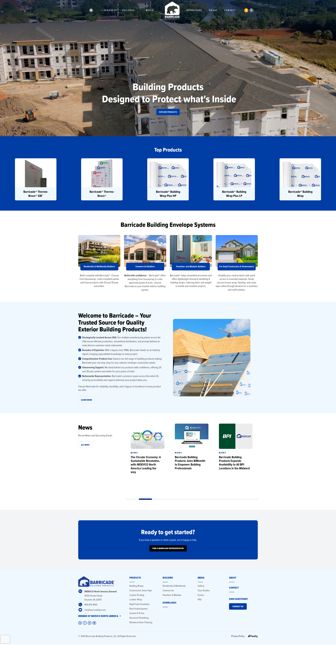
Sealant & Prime (136, 613)
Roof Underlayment (138, 608)
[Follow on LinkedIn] (80, 623)
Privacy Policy (238, 636)
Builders (128, 10)
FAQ (199, 599)
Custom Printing (136, 595)
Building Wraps (136, 585)
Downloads (194, 10)
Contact (230, 10)
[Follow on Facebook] (85, 623)
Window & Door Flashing (140, 622)
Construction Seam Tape (140, 590)
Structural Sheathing (139, 617)
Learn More (86, 399)
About (213, 10)
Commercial (168, 590)
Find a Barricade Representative (168, 548)
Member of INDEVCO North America (98, 616)
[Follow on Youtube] (94, 623)
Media (150, 10)
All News (85, 444)
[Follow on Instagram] (89, 623)
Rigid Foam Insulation (139, 604)
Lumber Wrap (135, 599)
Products (110, 10)
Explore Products (168, 112)
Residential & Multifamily (174, 585)
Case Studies (204, 590)
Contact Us (237, 606)
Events (201, 595)
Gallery (201, 585)
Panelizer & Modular (172, 595)
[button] (35, 179)
